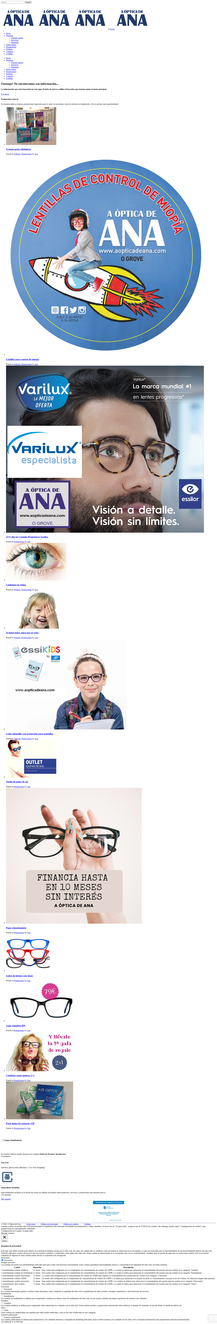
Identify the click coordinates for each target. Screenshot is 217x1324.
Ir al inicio (5, 94)
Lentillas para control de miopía (22, 359)
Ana (36, 154)
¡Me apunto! (6, 1199)
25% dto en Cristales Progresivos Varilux (27, 537)
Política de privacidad (49, 1224)
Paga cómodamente (16, 928)
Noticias (17, 154)
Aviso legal (30, 1224)
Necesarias (8, 1260)
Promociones (26, 154)
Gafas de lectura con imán (19, 975)
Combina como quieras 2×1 (20, 1075)
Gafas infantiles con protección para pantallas (29, 733)
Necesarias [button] (5, 1258)
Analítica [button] (4, 1301)
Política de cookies (71, 1224)
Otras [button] (3, 1308)
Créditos (87, 1224)
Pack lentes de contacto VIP (20, 1123)
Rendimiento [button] (6, 1294)
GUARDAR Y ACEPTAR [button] (12, 1322)
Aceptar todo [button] (27, 1231)
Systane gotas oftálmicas (18, 149)
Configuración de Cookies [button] (11, 1231)
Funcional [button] (5, 1287)
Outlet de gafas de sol (17, 781)
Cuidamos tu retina (16, 584)
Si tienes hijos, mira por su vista (22, 632)
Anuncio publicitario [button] (9, 1315)
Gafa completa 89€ (15, 1025)
